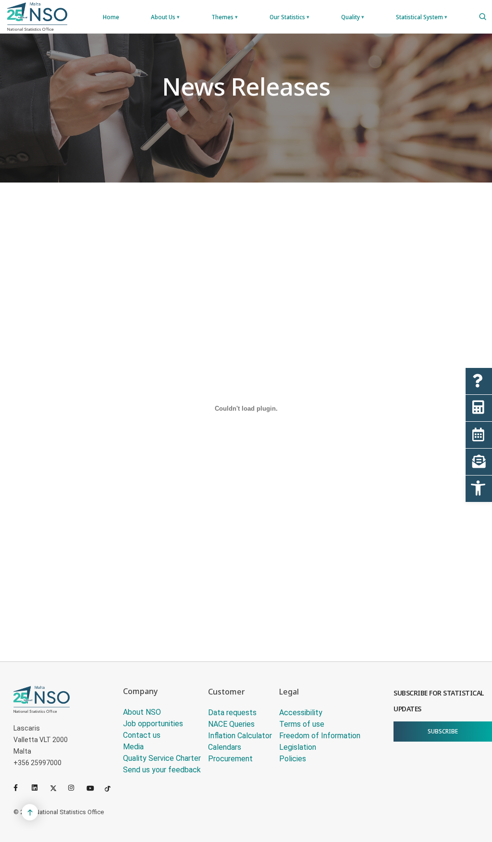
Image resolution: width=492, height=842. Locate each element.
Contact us (141, 735)
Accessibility (300, 712)
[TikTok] (112, 788)
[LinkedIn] (39, 788)
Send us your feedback (162, 769)
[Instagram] (75, 788)
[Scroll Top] (30, 812)
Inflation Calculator (240, 735)
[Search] (483, 17)
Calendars (224, 747)
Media (133, 746)
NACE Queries (231, 724)
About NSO (142, 712)
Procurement (230, 758)
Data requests (232, 712)
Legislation (297, 747)
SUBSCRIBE (443, 731)
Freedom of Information (319, 735)
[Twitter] (57, 788)
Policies (292, 758)
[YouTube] (93, 788)
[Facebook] (20, 788)
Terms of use (301, 724)
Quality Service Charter (162, 758)
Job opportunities (153, 723)
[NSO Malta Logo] (37, 16)
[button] (479, 489)
